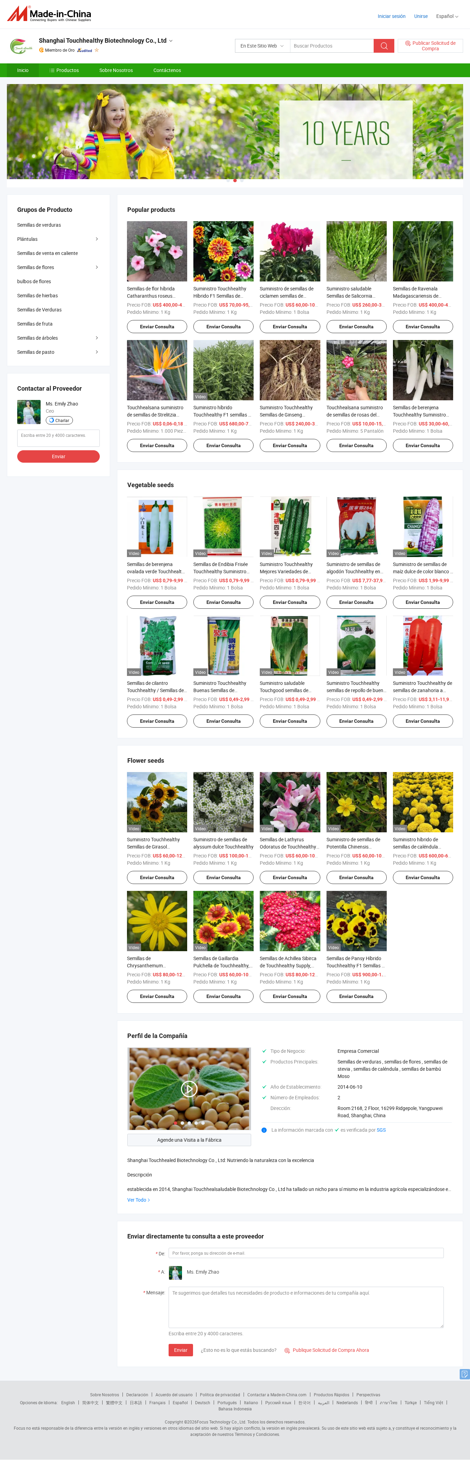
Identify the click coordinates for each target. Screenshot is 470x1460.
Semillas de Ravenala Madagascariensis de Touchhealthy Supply (415, 295)
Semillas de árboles (37, 338)
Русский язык (278, 1402)
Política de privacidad (220, 1394)
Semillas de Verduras (39, 309)
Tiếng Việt (433, 1402)
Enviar (181, 1350)
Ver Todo (136, 1199)
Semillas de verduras (39, 225)
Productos (67, 70)
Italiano (251, 1402)
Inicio (23, 70)
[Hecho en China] (51, 14)
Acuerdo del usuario (174, 1394)
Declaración (137, 1394)
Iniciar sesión (392, 16)
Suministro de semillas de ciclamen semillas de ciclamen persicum (286, 295)
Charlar (62, 420)
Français (157, 1402)
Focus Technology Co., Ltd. (221, 1422)
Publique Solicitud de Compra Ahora (327, 1350)
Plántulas (27, 239)
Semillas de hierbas (37, 295)
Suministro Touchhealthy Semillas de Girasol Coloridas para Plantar (153, 846)
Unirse (421, 16)
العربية (323, 1402)
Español (180, 1402)
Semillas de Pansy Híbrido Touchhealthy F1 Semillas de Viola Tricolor (357, 965)
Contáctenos (167, 70)
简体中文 (90, 1402)
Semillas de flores (35, 267)
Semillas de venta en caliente (47, 253)
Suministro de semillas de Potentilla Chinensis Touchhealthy (353, 846)
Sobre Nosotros (116, 70)
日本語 (136, 1402)
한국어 (304, 1402)
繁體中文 (114, 1402)
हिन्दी (369, 1402)
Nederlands (347, 1402)
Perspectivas (368, 1394)
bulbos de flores (34, 281)
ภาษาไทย (388, 1402)
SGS (381, 1130)
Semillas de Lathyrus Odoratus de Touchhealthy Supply (288, 846)
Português (227, 1402)
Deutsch (202, 1402)
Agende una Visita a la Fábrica (189, 1140)
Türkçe (411, 1402)
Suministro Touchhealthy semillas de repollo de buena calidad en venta (356, 690)
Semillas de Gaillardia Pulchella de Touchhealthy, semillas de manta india (221, 965)
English (68, 1402)
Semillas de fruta (35, 323)
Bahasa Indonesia (235, 1408)
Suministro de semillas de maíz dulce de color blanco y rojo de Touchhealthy (422, 571)
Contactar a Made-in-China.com (277, 1394)
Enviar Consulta (157, 326)
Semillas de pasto (35, 352)
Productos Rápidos (331, 1394)
